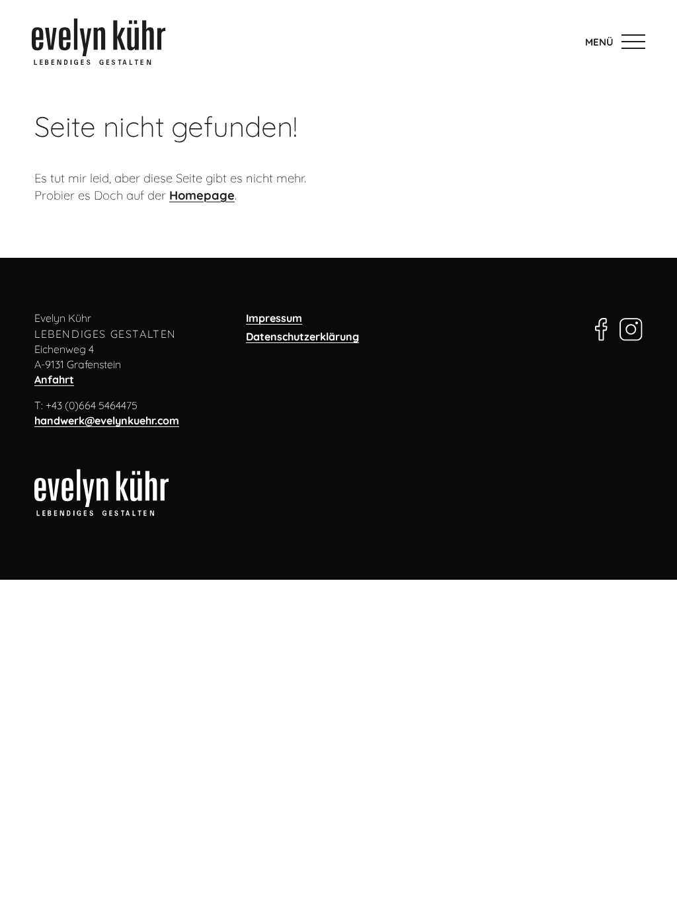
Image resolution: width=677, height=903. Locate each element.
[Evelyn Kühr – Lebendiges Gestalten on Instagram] (631, 326)
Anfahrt (54, 379)
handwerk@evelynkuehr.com (106, 420)
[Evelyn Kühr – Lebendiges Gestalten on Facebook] (601, 326)
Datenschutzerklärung (302, 336)
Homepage (202, 195)
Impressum (274, 318)
